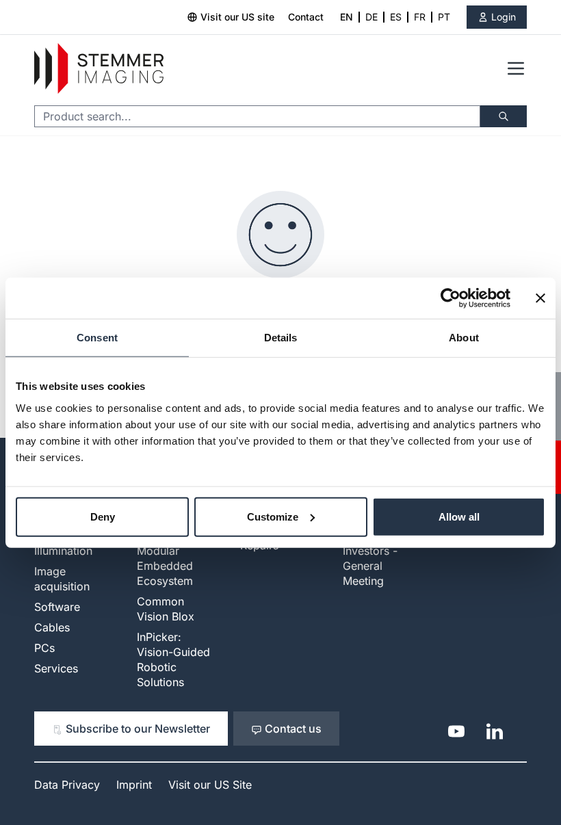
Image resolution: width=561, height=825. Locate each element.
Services (56, 668)
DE (371, 17)
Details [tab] (281, 337)
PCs (44, 648)
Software (57, 607)
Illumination (63, 551)
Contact (306, 17)
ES (396, 17)
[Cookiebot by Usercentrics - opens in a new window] (450, 298)
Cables (52, 627)
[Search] (503, 116)
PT (444, 17)
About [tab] (464, 337)
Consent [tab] (97, 337)
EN (346, 17)
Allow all (459, 516)
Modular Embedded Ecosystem (165, 566)
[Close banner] (540, 298)
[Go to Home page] (99, 68)
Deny (102, 516)
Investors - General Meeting (370, 566)
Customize (272, 516)
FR (420, 17)
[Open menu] (516, 68)
